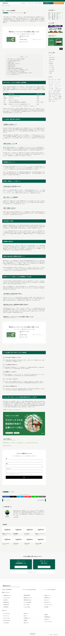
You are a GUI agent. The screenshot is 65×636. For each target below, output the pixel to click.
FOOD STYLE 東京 (34, 442)
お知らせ (52, 79)
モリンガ (60, 88)
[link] (14, 517)
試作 (53, 99)
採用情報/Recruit (47, 616)
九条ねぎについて (47, 602)
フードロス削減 (51, 88)
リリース (50, 90)
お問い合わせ (46, 619)
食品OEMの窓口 (51, 71)
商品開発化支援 (6, 602)
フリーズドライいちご (48, 604)
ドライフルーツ (51, 85)
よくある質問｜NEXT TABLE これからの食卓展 (16, 71)
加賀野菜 (54, 93)
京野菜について (47, 595)
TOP (50, 55)
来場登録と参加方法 (11, 66)
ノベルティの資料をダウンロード (13, 74)
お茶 (55, 79)
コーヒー (59, 82)
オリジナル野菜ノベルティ (13, 442)
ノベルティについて (6, 597)
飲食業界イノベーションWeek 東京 (25, 442)
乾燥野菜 (59, 90)
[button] (5, 496)
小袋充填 (50, 96)
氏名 (6, 458)
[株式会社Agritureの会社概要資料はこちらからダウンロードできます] (32, 1)
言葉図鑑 (25, 620)
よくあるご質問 (6, 622)
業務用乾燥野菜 (5, 442)
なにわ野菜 (58, 79)
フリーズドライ (56, 87)
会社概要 (46, 614)
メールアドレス (8, 468)
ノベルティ (55, 85)
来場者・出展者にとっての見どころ (14, 63)
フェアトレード (51, 87)
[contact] (34, 633)
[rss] (33, 633)
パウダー (59, 85)
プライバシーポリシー (48, 621)
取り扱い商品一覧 (52, 57)
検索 (61, 48)
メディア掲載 (56, 88)
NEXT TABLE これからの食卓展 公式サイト (14, 409)
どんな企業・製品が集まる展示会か (14, 60)
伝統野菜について (47, 597)
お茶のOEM (51, 65)
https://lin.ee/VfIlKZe (32, 589)
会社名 (7, 463)
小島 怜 (7, 515)
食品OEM (53, 101)
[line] (31, 633)
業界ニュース (26, 622)
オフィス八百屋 (51, 67)
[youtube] (32, 633)
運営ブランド (26, 613)
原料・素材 (58, 93)
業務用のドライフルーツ (28, 597)
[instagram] (17, 517)
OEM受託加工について (7, 595)
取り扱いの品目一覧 (6, 620)
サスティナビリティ (6, 613)
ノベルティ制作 (51, 69)
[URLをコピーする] (42, 496)
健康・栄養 (50, 93)
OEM (49, 79)
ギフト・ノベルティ (51, 82)
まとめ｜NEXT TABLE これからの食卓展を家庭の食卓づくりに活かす (20, 72)
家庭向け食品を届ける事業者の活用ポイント (15, 68)
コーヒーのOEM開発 (27, 602)
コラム (56, 82)
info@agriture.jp (53, 589)
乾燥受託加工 (51, 63)
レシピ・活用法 (54, 90)
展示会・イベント (54, 96)
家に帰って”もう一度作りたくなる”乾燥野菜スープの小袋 (18, 69)
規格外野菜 (50, 99)
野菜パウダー (51, 61)
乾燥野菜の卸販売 (52, 59)
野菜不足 (50, 101)
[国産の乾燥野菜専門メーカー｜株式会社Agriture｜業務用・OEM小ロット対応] (5, 3)
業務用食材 (59, 96)
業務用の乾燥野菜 (27, 595)
